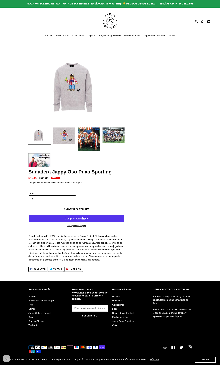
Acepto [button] (205, 359)
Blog (30, 317)
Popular (116, 296)
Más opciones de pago (76, 226)
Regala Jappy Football (123, 313)
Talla (31, 193)
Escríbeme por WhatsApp (41, 300)
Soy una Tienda (36, 321)
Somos (31, 309)
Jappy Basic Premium (123, 321)
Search (31, 296)
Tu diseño (33, 325)
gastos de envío (40, 182)
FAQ (30, 304)
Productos (117, 300)
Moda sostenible (120, 317)
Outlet (115, 325)
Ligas (114, 309)
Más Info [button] (154, 359)
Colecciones (118, 304)
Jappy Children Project (39, 313)
